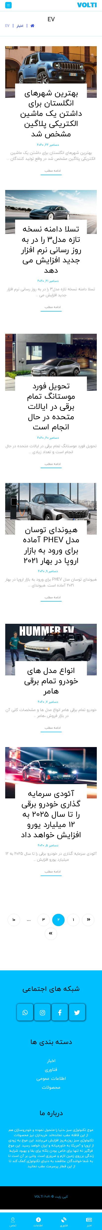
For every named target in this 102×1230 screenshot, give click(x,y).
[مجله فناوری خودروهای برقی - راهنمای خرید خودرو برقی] (87, 4)
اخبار (51, 1061)
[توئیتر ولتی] (77, 1012)
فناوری (51, 1070)
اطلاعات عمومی (51, 1079)
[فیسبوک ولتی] (59, 1012)
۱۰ (14, 920)
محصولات (51, 1087)
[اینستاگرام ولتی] (42, 1012)
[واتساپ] (25, 1012)
